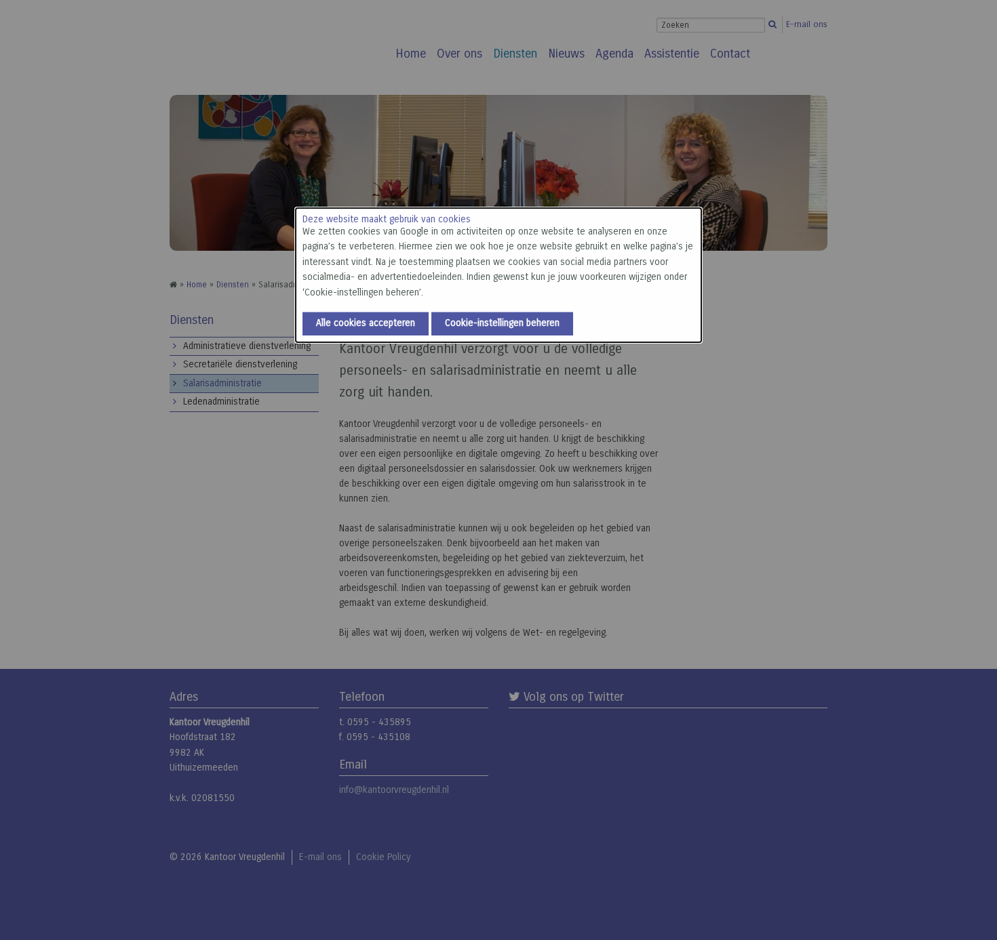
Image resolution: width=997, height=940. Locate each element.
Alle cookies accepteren (365, 323)
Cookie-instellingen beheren (502, 323)
